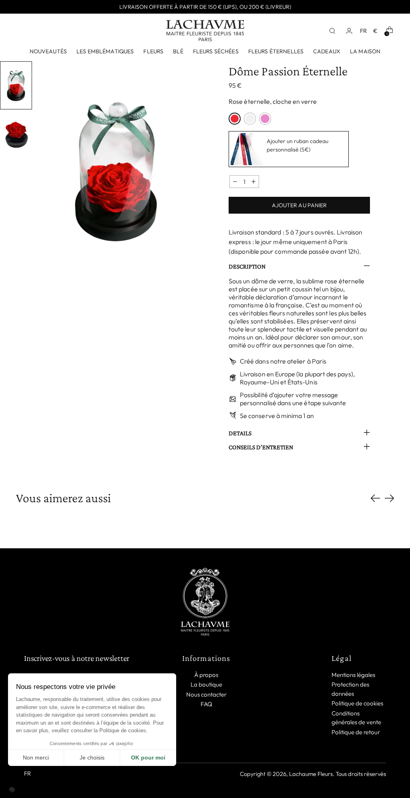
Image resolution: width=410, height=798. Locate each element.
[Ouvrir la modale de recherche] (335, 31)
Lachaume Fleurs (311, 774)
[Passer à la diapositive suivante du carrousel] (389, 498)
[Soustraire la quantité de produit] (235, 182)
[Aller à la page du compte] (352, 31)
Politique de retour (356, 732)
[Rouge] (235, 119)
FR (363, 30)
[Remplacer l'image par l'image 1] (16, 85)
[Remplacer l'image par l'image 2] (16, 134)
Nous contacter (206, 694)
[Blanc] (250, 119)
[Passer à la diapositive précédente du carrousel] (375, 498)
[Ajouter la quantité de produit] (253, 182)
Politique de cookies (357, 703)
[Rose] (265, 119)
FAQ (206, 704)
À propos (206, 675)
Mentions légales (353, 675)
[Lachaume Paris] (205, 30)
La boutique (206, 684)
